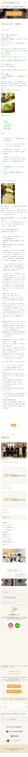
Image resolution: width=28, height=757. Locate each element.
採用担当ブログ (7, 534)
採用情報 (23, 755)
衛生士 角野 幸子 (5, 512)
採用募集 (5, 522)
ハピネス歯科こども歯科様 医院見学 (9, 462)
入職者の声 (5, 532)
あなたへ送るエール (8, 525)
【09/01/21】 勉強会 (6, 488)
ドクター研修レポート (8, 529)
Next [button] (26, 582)
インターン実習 (7, 539)
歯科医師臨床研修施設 (9, 597)
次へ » (20, 425)
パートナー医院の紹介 (9, 719)
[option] (7, 582)
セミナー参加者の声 (8, 527)
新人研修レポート (7, 537)
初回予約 (14, 755)
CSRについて (7, 592)
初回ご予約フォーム (14, 686)
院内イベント (6, 544)
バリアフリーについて (9, 603)
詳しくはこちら (9, 667)
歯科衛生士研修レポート (9, 542)
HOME (3, 6)
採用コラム (8, 6)
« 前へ (7, 425)
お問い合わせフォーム (15, 691)
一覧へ (13, 425)
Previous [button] (2, 582)
